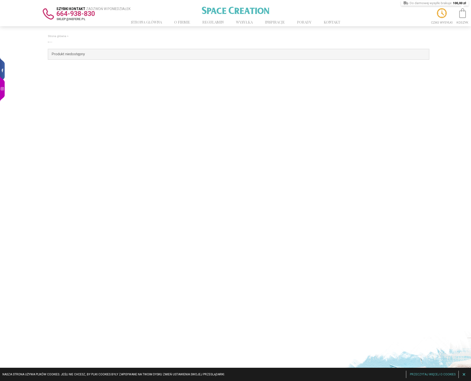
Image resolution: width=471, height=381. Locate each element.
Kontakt (332, 22)
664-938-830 (75, 14)
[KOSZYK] (462, 13)
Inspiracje (275, 22)
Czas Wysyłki (442, 22)
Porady (304, 22)
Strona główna (146, 22)
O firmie (182, 22)
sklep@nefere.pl (70, 19)
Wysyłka (244, 22)
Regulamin (213, 22)
